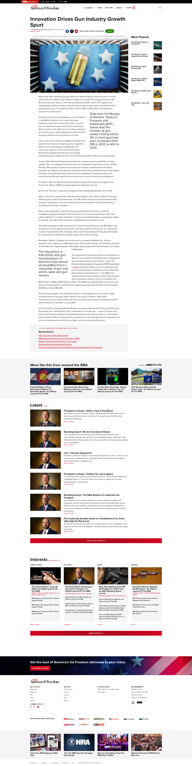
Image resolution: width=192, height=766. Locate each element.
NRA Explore (101, 692)
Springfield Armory (105, 596)
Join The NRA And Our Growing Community (78, 754)
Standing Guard (70, 594)
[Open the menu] (134, 7)
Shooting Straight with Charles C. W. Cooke (58, 341)
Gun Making (59, 328)
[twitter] (72, 30)
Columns (88, 8)
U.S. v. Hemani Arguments (78, 453)
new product (121, 596)
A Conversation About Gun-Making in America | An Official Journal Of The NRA (78, 389)
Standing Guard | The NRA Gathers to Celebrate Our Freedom (92, 496)
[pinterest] (76, 30)
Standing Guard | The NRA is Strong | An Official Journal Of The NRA (78, 598)
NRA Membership (136, 689)
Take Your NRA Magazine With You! (44, 754)
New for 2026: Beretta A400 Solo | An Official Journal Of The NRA (111, 600)
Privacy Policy (34, 763)
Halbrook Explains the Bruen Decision (55, 344)
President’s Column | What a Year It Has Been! (88, 411)
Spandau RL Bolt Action (140, 593)
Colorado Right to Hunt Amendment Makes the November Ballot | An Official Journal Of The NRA (43, 390)
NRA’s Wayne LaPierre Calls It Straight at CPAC (59, 338)
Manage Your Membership (139, 698)
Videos (119, 8)
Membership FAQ (136, 695)
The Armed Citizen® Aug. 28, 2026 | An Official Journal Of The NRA (45, 589)
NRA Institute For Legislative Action (108, 689)
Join (42, 2)
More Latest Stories (104, 540)
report (75, 266)
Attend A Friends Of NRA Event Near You (145, 754)
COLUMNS (88, 594)
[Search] (160, 8)
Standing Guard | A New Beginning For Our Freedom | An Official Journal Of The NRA (79, 611)
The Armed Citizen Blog (48, 593)
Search (32, 700)
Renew (47, 2)
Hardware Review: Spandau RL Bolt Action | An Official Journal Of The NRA (145, 589)
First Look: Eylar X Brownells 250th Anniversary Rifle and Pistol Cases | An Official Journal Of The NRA (111, 617)
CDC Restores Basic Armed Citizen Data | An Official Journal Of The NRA (146, 389)
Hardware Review (154, 593)
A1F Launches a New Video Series (53, 335)
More (45, 406)
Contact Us (33, 692)
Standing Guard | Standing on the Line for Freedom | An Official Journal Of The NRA (78, 589)
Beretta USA (67, 328)
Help (31, 698)
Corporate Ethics (54, 763)
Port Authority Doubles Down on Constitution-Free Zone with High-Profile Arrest (94, 520)
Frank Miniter (50, 328)
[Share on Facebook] (67, 30)
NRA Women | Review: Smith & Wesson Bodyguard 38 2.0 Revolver (145, 599)
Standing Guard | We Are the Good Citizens (87, 432)
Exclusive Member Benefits (139, 692)
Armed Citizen (36, 565)
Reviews (134, 565)
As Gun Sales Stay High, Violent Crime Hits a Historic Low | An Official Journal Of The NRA (112, 389)
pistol (114, 596)
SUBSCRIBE (40, 668)
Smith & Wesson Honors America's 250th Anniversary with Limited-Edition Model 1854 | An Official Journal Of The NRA (112, 608)
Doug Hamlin (80, 594)
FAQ (31, 695)
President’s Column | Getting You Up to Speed (88, 474)
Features (109, 8)
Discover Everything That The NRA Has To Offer (111, 754)
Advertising (33, 689)
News (100, 8)
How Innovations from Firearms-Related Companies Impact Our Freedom (70, 347)
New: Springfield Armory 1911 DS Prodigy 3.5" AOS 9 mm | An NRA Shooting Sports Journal (112, 590)
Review (135, 595)
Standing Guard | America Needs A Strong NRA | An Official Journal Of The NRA (78, 605)
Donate (53, 2)
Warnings (65, 763)
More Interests (54, 560)
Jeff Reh (74, 328)
